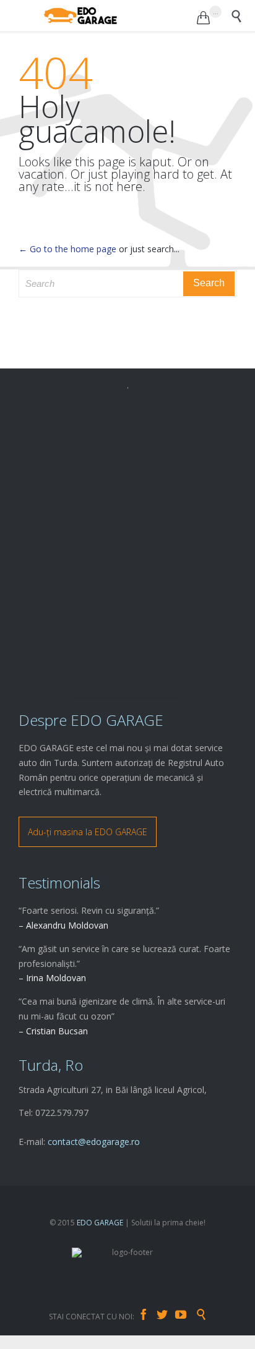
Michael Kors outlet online (52, 1342)
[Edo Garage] (120, 16)
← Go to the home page (67, 249)
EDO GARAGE (100, 1222)
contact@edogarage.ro (94, 1141)
